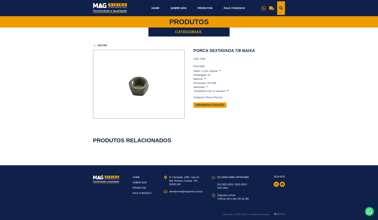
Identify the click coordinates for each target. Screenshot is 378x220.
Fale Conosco (234, 8)
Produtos (205, 8)
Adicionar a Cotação (210, 105)
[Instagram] (276, 184)
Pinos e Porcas (214, 97)
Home (155, 8)
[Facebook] (282, 184)
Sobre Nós (178, 8)
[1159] (139, 84)
